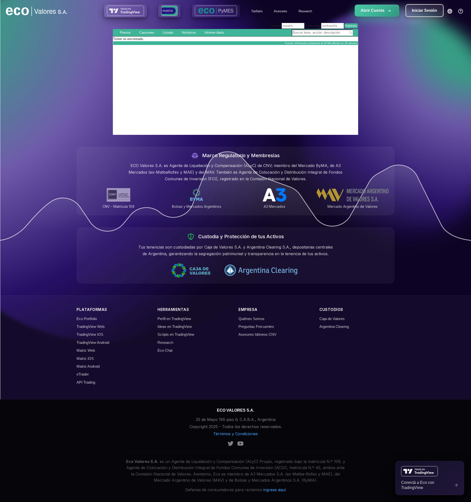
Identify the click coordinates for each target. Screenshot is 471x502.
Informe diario (214, 32)
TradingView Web (91, 326)
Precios (125, 32)
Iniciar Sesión (424, 10)
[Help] (460, 11)
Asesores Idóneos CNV (257, 334)
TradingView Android (93, 342)
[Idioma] (449, 11)
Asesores (280, 11)
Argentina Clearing (334, 326)
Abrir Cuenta (373, 10)
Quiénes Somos (251, 319)
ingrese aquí (274, 489)
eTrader (83, 374)
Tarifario (256, 11)
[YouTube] (240, 443)
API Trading (86, 382)
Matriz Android (88, 366)
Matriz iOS (85, 358)
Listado (168, 32)
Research (305, 11)
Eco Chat (164, 350)
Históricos (189, 32)
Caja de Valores (332, 319)
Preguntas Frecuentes (256, 326)
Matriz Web (86, 350)
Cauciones (146, 32)
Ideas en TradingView (174, 326)
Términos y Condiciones (235, 433)
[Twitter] (231, 443)
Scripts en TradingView (175, 334)
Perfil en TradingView (174, 319)
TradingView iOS (90, 334)
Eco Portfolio (87, 319)
